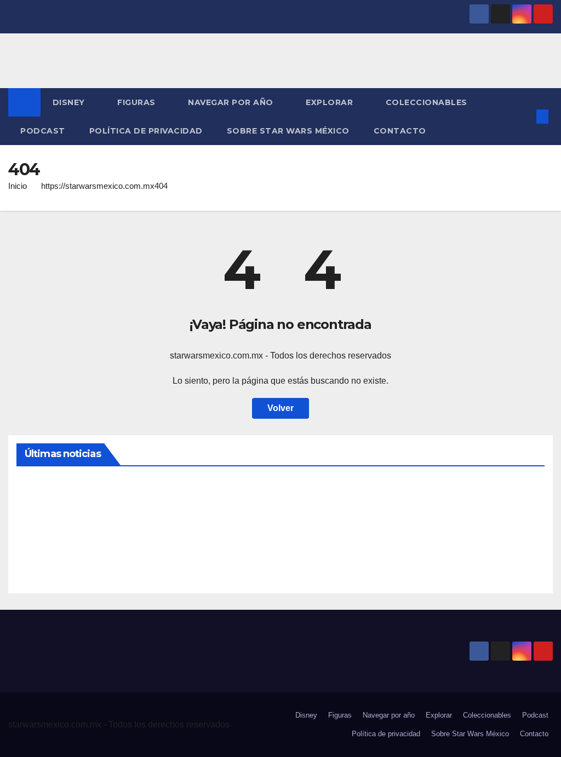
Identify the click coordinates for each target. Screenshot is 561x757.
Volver (280, 408)
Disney (70, 102)
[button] (524, 116)
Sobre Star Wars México (288, 131)
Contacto (400, 131)
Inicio (17, 185)
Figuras (137, 102)
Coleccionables (428, 102)
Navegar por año (232, 102)
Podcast (42, 131)
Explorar (331, 102)
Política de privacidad (146, 131)
